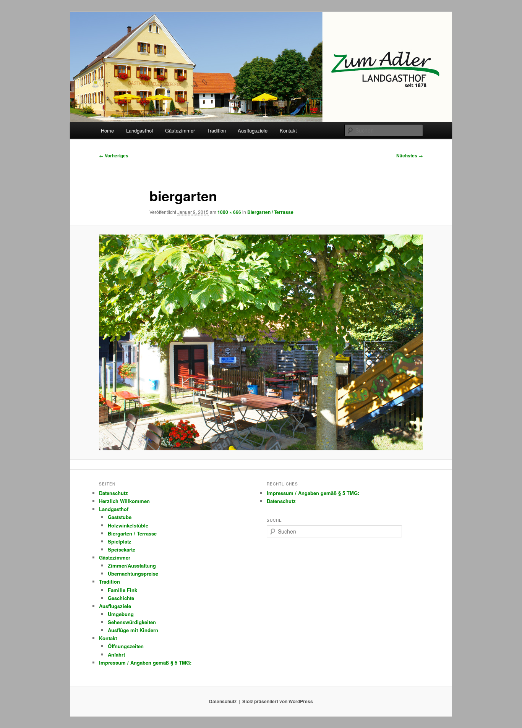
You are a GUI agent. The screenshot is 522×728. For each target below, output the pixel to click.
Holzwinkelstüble (128, 525)
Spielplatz (119, 541)
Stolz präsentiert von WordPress (277, 701)
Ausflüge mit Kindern (133, 630)
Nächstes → (409, 155)
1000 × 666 (229, 212)
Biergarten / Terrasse (270, 212)
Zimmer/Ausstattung (132, 565)
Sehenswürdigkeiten (132, 622)
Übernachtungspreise (133, 573)
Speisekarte (121, 549)
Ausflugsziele (252, 130)
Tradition (216, 130)
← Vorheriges (113, 155)
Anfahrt (116, 654)
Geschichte (121, 598)
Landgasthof (139, 130)
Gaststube (119, 517)
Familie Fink (122, 590)
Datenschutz (113, 493)
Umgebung (121, 614)
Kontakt (288, 130)
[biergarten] (261, 342)
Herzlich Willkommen (124, 501)
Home (107, 130)
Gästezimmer (180, 130)
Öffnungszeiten (126, 646)
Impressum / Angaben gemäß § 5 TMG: (145, 662)
